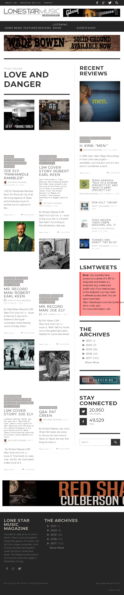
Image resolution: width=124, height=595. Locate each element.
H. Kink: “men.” (94, 146)
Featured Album (14, 160)
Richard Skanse (17, 182)
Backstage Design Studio (108, 583)
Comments (64, 344)
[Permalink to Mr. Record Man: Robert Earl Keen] (19, 236)
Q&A (66, 160)
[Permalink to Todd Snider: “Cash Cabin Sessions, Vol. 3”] (84, 223)
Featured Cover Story (18, 399)
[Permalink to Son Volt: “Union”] (84, 206)
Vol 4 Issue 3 (47, 302)
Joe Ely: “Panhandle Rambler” (16, 174)
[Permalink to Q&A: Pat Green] (54, 365)
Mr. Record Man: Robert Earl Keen (17, 292)
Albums (9, 156)
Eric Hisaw (49, 314)
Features (45, 160)
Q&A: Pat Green (47, 414)
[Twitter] (110, 3)
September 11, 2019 (109, 194)
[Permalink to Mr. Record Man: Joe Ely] (54, 253)
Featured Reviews (15, 163)
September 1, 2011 (48, 206)
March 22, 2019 (100, 231)
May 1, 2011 (62, 314)
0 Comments (28, 215)
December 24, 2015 (14, 185)
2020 (89, 345)
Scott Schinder (101, 206)
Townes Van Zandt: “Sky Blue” (104, 241)
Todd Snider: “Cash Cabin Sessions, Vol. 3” (104, 222)
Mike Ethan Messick (19, 300)
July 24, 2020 (110, 150)
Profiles (57, 160)
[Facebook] (97, 3)
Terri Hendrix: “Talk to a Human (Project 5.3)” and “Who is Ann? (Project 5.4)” (105, 185)
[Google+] (103, 3)
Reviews (9, 166)
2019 (89, 349)
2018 (89, 353)
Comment (64, 232)
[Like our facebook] (83, 421)
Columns (10, 278)
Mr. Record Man (14, 281)
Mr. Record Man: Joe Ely (52, 308)
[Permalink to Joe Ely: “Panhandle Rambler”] (19, 114)
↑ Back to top (114, 590)
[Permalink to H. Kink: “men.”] (100, 101)
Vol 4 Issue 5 (47, 163)
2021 (89, 340)
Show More (92, 362)
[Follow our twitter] (83, 411)
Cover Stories (48, 156)
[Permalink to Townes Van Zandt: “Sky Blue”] (84, 243)
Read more (8, 215)
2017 (89, 358)
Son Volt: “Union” (105, 202)
